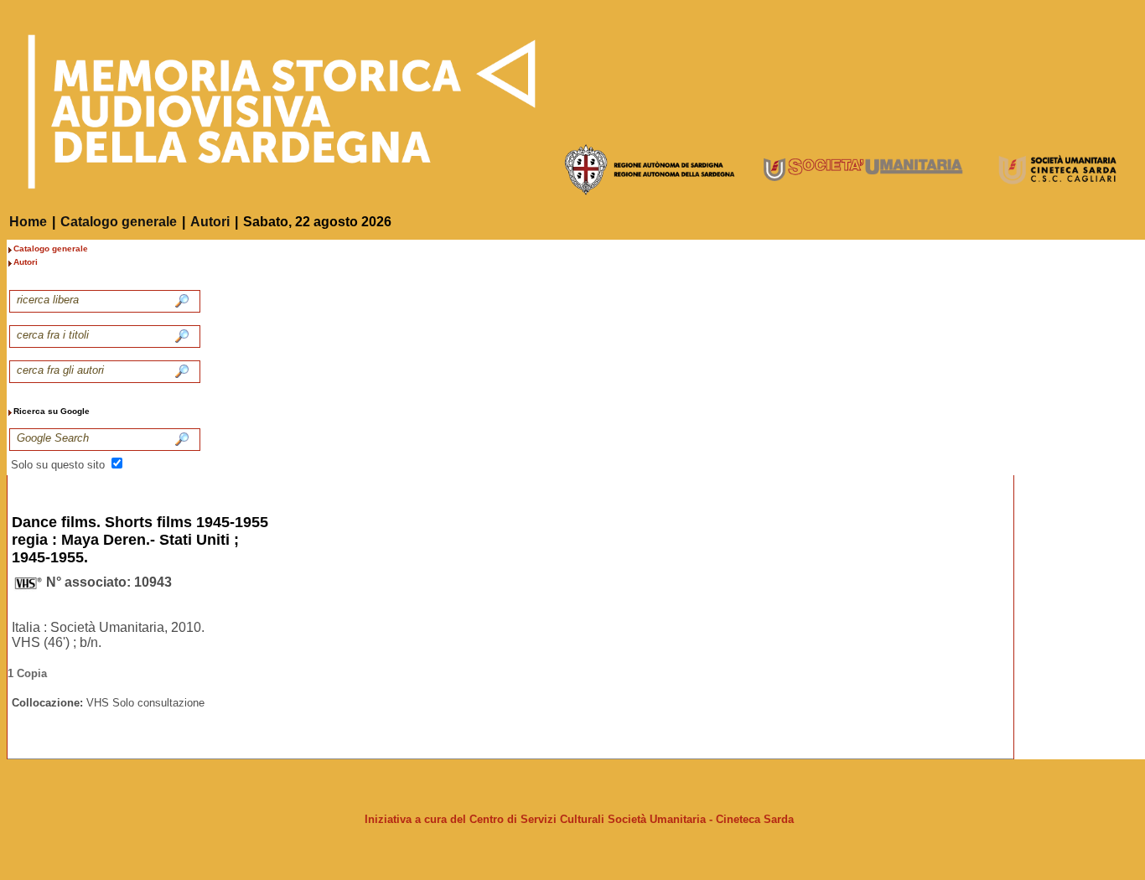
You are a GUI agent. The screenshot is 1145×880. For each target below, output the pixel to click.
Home (28, 222)
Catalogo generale (118, 222)
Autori (210, 222)
